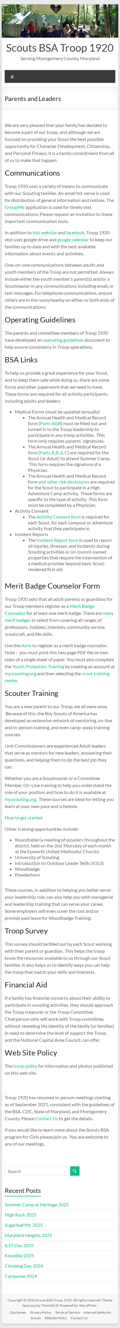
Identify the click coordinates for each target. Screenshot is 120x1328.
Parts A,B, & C (54, 452)
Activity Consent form (58, 516)
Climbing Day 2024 (24, 1265)
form (26, 645)
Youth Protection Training (38, 666)
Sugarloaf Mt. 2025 (24, 1225)
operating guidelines (63, 340)
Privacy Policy (40, 1312)
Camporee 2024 (21, 1276)
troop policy (25, 1066)
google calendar (73, 239)
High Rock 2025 (20, 1214)
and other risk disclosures (63, 481)
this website (45, 232)
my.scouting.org (20, 673)
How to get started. (24, 817)
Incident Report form (57, 540)
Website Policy (56, 1318)
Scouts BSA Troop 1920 (60, 47)
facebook (75, 232)
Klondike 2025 (19, 1255)
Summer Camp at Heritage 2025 (37, 1204)
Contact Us (46, 1118)
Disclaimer (18, 1312)
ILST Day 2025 (19, 1245)
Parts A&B (50, 423)
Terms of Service (67, 1312)
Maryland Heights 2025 (28, 1235)
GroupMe (14, 207)
